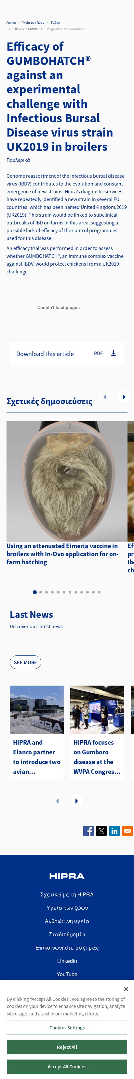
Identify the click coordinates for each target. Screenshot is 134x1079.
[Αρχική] (67, 877)
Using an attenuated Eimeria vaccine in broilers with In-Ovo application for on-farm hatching (63, 554)
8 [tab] (75, 592)
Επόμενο (124, 396)
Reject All (67, 1047)
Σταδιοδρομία (67, 934)
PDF (98, 353)
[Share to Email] (127, 831)
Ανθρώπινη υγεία (67, 921)
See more (25, 662)
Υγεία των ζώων (33, 22)
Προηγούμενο (104, 396)
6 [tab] (64, 592)
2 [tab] (40, 592)
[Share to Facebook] (88, 831)
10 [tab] (87, 592)
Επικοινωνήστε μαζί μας (67, 947)
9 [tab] (81, 592)
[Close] (126, 989)
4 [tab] (52, 592)
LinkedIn (67, 961)
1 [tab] (35, 592)
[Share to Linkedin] (114, 831)
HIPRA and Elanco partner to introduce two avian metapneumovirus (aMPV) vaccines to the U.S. (36, 757)
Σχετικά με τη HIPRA (67, 894)
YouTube (67, 974)
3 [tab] (46, 592)
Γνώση (55, 22)
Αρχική (11, 22)
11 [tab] (93, 592)
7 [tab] (70, 592)
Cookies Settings (67, 1028)
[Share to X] (101, 831)
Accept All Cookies (67, 1066)
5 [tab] (58, 592)
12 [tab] (99, 592)
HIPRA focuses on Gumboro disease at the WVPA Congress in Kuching (95, 757)
